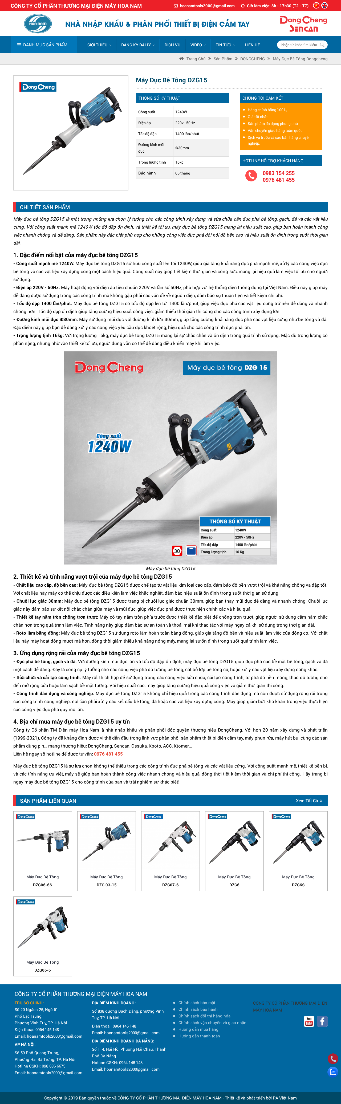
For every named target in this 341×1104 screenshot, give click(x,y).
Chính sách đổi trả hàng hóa (204, 1015)
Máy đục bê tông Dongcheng (300, 58)
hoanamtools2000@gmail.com (207, 5)
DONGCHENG (252, 58)
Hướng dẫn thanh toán (199, 1035)
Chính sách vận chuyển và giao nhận (212, 1022)
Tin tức (223, 44)
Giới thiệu (97, 44)
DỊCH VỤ (172, 44)
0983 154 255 (279, 173)
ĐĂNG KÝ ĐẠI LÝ (136, 44)
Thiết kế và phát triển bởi (248, 1098)
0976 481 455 (279, 179)
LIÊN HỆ (252, 44)
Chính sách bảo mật (196, 1002)
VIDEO (196, 44)
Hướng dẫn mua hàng (198, 1029)
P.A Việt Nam (285, 1098)
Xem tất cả (307, 800)
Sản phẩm (223, 58)
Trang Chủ (196, 58)
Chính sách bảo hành (198, 1009)
